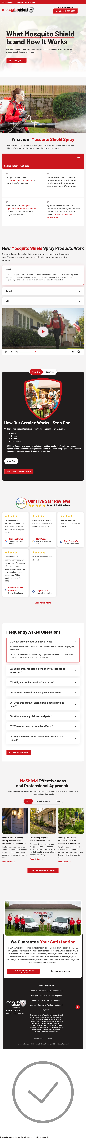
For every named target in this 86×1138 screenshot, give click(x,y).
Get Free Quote (16, 60)
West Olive (46, 991)
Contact (49, 1039)
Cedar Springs (47, 1000)
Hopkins (58, 995)
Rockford (50, 995)
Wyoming (46, 1010)
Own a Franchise (31, 2)
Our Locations (7, 2)
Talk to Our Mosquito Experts (23, 971)
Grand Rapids (35, 991)
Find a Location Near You (19, 471)
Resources (19, 2)
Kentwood (58, 1005)
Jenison (33, 1005)
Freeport (36, 1000)
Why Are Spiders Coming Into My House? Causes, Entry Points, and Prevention (14, 840)
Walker (50, 1005)
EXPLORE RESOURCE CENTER (43, 870)
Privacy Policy (53, 1032)
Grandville (42, 1005)
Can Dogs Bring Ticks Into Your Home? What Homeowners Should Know (69, 840)
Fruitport (35, 995)
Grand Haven (57, 991)
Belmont (57, 1000)
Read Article (7, 862)
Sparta (42, 995)
